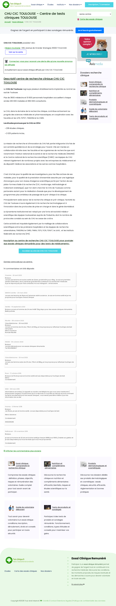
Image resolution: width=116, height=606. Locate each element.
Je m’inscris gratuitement (90, 30)
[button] (15, 52)
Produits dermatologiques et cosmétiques (98, 101)
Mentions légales (65, 601)
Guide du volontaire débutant (98, 110)
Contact (53, 601)
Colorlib (45, 601)
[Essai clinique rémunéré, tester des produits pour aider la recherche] (19, 560)
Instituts (60, 4)
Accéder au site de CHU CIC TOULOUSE (40, 251)
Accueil (8, 22)
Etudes (8, 571)
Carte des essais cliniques (91, 19)
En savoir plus (77, 584)
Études (50, 4)
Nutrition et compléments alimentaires (95, 93)
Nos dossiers (74, 4)
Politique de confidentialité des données (89, 601)
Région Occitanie (12, 48)
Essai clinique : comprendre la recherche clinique (97, 84)
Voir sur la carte (16, 52)
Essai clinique (37, 4)
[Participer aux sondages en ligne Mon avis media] (94, 51)
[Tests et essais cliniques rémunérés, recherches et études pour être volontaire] (17, 4)
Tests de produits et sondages (98, 117)
